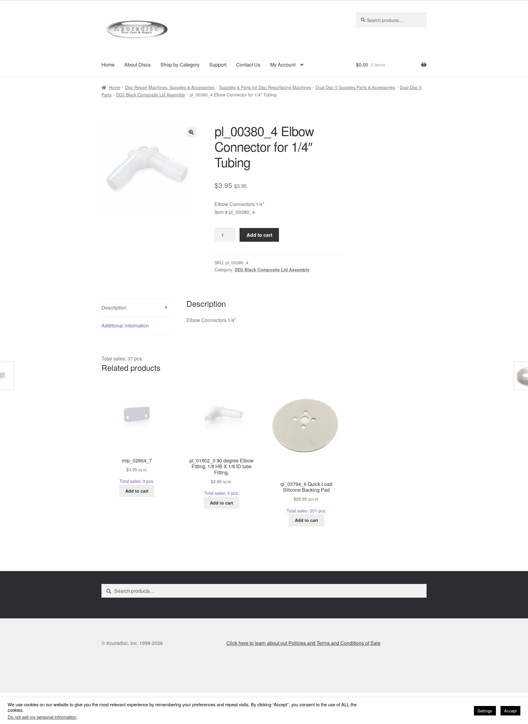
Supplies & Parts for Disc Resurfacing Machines (265, 87)
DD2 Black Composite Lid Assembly (150, 95)
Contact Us (248, 64)
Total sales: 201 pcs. (306, 497)
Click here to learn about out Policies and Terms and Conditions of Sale (303, 642)
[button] (191, 132)
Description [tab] (113, 307)
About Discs (137, 64)
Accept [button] (510, 711)
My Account (282, 64)
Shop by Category (180, 64)
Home (108, 64)
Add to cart (259, 234)
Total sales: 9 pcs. (136, 470)
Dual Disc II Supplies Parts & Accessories (355, 87)
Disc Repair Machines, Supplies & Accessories (170, 87)
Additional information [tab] (125, 325)
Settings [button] (485, 711)
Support (217, 64)
